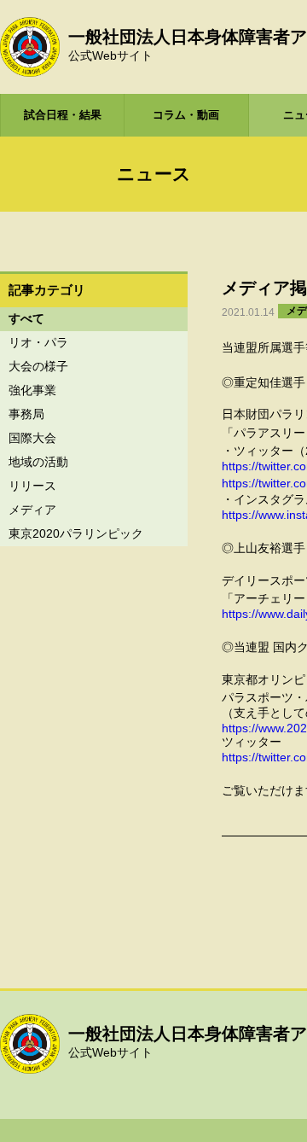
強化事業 (32, 390)
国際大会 (32, 438)
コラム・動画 (186, 114)
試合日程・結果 (62, 114)
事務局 (26, 414)
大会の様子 (38, 366)
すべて (26, 318)
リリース (32, 485)
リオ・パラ (38, 342)
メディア (32, 509)
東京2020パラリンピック (76, 533)
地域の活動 (38, 462)
